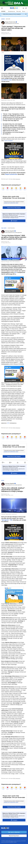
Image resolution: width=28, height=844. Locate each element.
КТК (15, 272)
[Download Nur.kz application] (14, 3)
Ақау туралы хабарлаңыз (14, 832)
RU (23, 8)
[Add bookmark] (25, 462)
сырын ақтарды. (8, 140)
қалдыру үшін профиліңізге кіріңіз (11, 202)
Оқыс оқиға (4, 228)
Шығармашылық (11, 11)
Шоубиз (3, 11)
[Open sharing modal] (18, 462)
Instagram (15, 220)
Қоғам (2, 480)
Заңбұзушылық (11, 228)
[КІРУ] (26, 8)
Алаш (10, 80)
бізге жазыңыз (16, 179)
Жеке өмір (18, 11)
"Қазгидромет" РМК (7, 520)
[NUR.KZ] (14, 8)
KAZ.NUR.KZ (4, 80)
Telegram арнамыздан (11, 174)
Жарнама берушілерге (14, 835)
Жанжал (24, 11)
